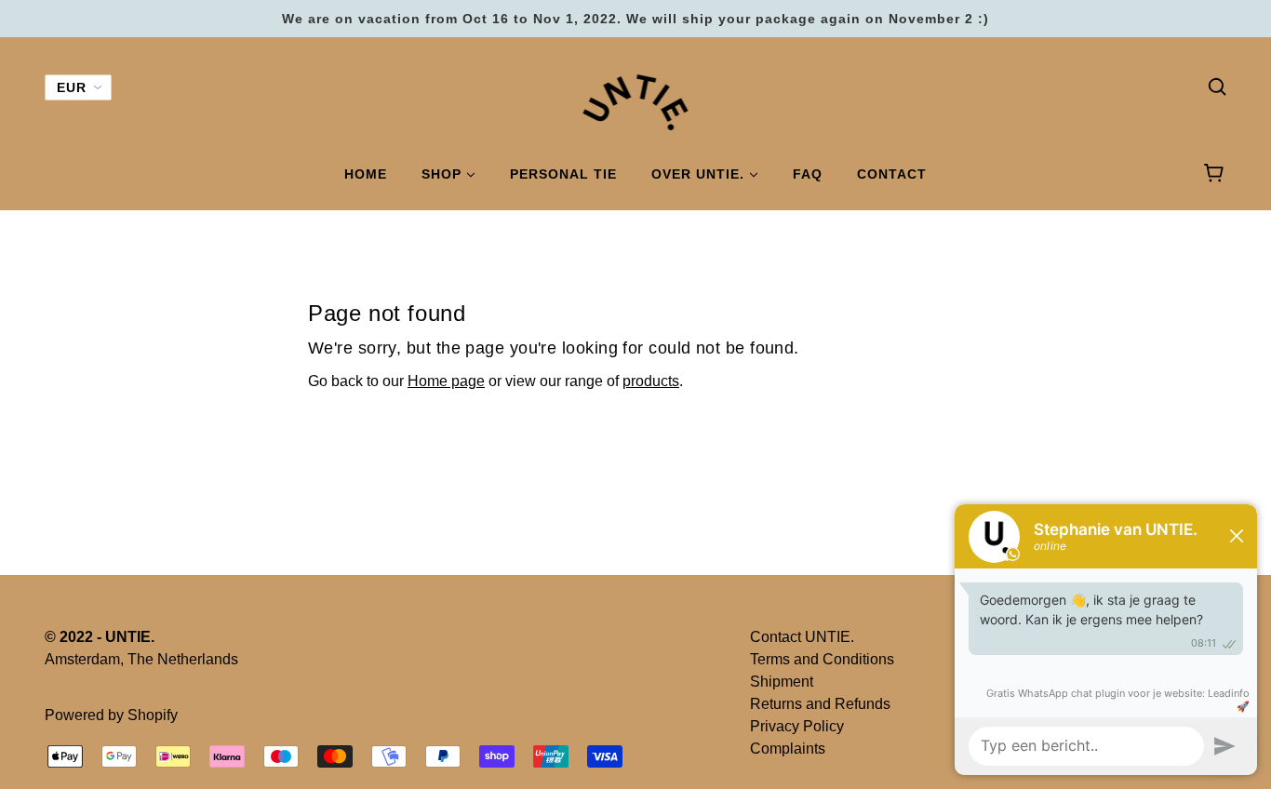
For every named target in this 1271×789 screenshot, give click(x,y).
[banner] (636, 101)
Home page (446, 381)
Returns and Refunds (820, 704)
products (650, 381)
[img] (1217, 85)
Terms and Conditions (822, 659)
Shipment (781, 681)
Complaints (787, 748)
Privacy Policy (797, 726)
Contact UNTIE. (802, 637)
